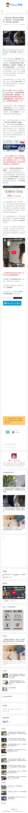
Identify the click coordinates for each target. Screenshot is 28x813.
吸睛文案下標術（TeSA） (7, 577)
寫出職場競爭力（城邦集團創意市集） (19, 575)
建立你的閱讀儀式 (12, 687)
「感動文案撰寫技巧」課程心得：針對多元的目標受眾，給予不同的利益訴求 (16, 777)
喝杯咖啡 (14, 275)
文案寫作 (10, 178)
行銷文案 (17, 58)
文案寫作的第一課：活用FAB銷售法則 (15, 786)
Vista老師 (19, 124)
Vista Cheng (6, 24)
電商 (16, 112)
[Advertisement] (14, 362)
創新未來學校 (8, 110)
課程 (20, 709)
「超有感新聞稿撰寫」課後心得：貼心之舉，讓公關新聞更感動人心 (16, 797)
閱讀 (8, 711)
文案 (8, 709)
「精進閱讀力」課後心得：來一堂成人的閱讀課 (16, 791)
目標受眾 (22, 158)
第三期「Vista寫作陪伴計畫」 (13, 279)
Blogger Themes (23, 811)
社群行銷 (16, 709)
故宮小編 (18, 81)
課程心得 (14, 444)
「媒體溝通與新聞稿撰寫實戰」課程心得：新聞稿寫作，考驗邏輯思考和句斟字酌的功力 (17, 682)
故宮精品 (17, 94)
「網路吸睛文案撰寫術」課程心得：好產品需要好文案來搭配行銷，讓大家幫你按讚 (14, 640)
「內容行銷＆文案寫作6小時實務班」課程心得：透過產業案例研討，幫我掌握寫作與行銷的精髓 (14, 489)
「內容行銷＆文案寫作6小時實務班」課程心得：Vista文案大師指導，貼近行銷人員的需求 (14, 509)
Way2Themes (12, 811)
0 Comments (22, 24)
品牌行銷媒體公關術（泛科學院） (8, 575)
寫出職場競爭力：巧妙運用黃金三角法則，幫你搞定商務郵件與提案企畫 (16, 750)
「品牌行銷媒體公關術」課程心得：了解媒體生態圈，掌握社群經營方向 (16, 745)
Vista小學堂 (12, 52)
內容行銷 (6, 107)
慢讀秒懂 (9, 287)
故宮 (10, 90)
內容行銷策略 (15, 176)
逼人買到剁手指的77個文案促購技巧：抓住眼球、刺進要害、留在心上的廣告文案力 (14, 65)
